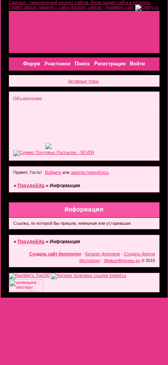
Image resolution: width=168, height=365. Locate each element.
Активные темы (83, 81)
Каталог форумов (102, 253)
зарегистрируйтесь (90, 172)
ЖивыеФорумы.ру (122, 260)
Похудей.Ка (31, 185)
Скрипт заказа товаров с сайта (39, 7)
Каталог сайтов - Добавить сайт (102, 7)
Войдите (53, 172)
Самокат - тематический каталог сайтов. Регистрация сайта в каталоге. (80, 2)
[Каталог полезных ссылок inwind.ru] (88, 275)
